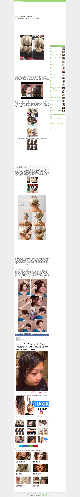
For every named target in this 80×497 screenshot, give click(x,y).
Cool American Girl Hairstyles (56, 77)
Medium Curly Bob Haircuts (56, 51)
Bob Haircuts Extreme (36, 485)
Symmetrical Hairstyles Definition (20, 461)
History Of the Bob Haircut (56, 90)
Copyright (37, 493)
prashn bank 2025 (47, 495)
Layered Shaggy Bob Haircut (56, 64)
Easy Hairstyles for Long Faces (56, 110)
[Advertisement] (40, 9)
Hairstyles (17, 462)
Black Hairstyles (52, 116)
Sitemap (32, 493)
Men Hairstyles (59, 125)
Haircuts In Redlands (19, 473)
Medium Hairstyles (60, 123)
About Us (44, 493)
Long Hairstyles (52, 123)
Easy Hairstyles (59, 120)
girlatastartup (19, 1)
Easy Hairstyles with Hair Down (56, 100)
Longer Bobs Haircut (55, 80)
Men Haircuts (52, 125)
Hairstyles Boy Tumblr (55, 74)
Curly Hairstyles (59, 118)
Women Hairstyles (53, 128)
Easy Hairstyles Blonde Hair (20, 485)
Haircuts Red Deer (54, 84)
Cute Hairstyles (52, 120)
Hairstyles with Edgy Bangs (37, 461)
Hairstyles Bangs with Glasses (37, 473)
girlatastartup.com (18, 169)
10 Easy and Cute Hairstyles (56, 57)
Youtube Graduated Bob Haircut (57, 107)
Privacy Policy (47, 493)
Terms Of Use (41, 493)
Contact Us (34, 493)
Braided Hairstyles (53, 118)
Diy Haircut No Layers (55, 67)
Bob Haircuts (59, 116)
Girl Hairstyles (52, 121)
